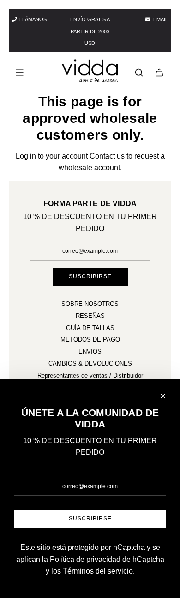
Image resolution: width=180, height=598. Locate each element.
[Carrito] (159, 72)
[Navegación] (19, 72)
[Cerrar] (163, 396)
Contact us (107, 156)
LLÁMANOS (33, 19)
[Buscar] (139, 72)
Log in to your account (52, 156)
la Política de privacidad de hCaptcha (103, 559)
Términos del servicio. (99, 571)
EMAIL (160, 19)
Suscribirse (90, 276)
